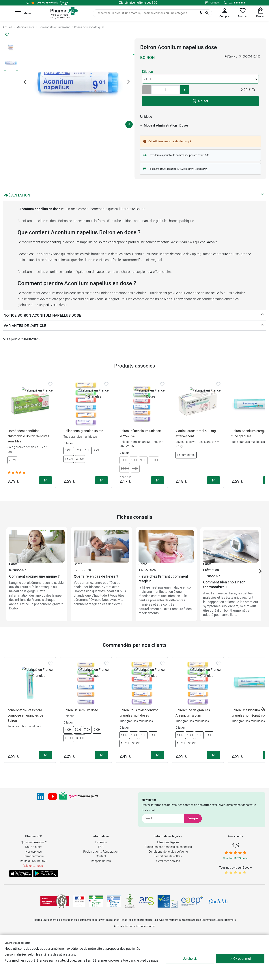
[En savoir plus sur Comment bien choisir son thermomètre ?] (231, 545)
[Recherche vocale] (201, 14)
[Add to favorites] (50, 384)
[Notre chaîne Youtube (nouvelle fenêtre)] (52, 796)
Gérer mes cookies (168, 861)
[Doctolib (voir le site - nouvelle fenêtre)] (218, 901)
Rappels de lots (101, 861)
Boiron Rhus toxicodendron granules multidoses (138, 712)
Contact (215, 2)
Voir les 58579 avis (47, 2)
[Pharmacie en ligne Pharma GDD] (63, 13)
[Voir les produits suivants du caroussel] (263, 432)
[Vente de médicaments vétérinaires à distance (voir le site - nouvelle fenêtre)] (114, 901)
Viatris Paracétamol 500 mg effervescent (195, 433)
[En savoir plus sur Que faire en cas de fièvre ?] (101, 545)
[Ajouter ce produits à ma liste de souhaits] (7, 34)
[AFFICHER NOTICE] (262, 315)
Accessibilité (121, 926)
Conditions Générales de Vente (168, 851)
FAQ (101, 847)
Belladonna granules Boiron (83, 431)
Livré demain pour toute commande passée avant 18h (178, 155)
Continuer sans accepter (17, 942)
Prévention (211, 570)
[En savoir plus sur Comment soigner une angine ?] (37, 545)
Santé (13, 564)
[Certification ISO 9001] (55, 901)
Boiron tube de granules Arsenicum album (192, 712)
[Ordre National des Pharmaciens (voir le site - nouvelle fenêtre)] (130, 901)
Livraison (101, 842)
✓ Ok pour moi (240, 958)
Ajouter (202, 101)
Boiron (147, 57)
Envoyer (193, 818)
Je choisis (190, 958)
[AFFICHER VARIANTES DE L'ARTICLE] (262, 325)
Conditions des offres (168, 856)
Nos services (33, 851)
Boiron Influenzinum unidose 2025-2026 (140, 433)
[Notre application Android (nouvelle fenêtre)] (45, 873)
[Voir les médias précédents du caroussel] (25, 82)
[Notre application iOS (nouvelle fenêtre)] (20, 873)
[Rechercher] (207, 13)
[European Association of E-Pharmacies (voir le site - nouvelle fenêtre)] (192, 901)
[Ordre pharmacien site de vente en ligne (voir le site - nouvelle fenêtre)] (96, 901)
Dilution (147, 71)
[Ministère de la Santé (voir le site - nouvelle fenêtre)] (79, 901)
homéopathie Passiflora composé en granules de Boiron (25, 715)
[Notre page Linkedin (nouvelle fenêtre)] (40, 796)
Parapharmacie (34, 856)
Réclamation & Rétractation (101, 851)
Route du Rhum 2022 (33, 861)
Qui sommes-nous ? (33, 842)
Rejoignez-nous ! (33, 865)
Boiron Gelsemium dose (80, 710)
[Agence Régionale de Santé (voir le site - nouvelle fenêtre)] (146, 901)
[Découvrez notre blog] (83, 796)
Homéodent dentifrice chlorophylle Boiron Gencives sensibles (28, 436)
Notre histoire (33, 847)
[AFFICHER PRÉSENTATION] (262, 195)
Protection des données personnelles (168, 847)
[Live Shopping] (63, 796)
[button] (18, 13)
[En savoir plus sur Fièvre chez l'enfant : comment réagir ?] (166, 545)
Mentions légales (168, 842)
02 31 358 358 (237, 2)
